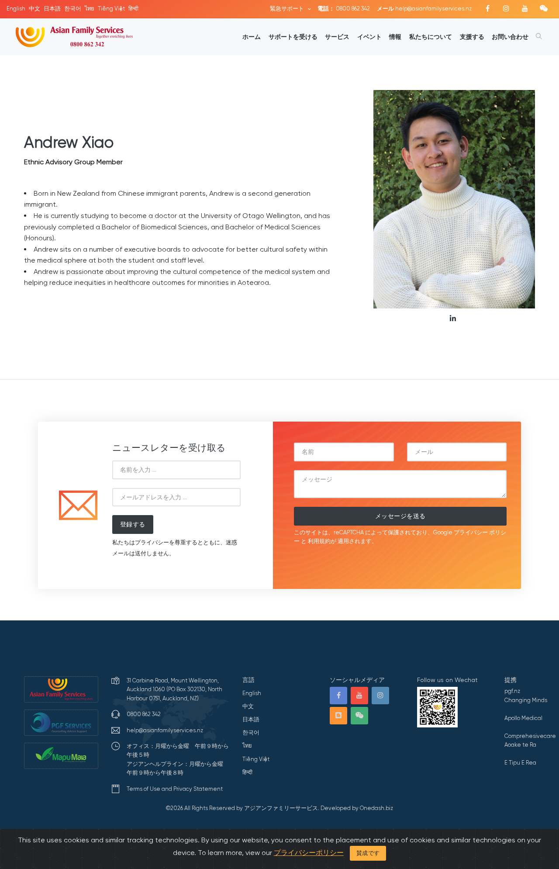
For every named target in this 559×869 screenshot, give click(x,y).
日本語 (52, 8)
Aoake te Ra (520, 744)
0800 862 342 (343, 8)
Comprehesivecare (530, 736)
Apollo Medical (523, 718)
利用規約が (322, 541)
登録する (132, 524)
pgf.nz (512, 691)
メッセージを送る (400, 515)
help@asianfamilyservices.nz (424, 8)
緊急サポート (287, 8)
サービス (337, 36)
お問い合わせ (510, 36)
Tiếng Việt (111, 8)
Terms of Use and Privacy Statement (175, 789)
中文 (34, 8)
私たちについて (430, 36)
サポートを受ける (293, 36)
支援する (472, 36)
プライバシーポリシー (309, 852)
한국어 (72, 8)
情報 (395, 36)
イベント (369, 36)
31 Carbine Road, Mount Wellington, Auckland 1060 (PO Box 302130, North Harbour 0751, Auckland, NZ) (174, 689)
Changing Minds (525, 700)
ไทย (89, 8)
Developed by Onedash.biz (357, 808)
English (16, 8)
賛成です (368, 853)
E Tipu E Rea (520, 762)
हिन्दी (133, 8)
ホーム (251, 36)
